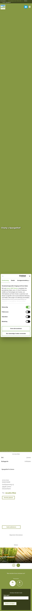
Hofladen (4, 561)
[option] (16, 555)
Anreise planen (8, 497)
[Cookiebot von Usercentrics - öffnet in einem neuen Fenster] (19, 276)
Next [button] (18, 565)
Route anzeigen (10, 603)
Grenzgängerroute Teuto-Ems (15, 0)
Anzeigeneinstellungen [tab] (23, 280)
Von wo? (6, 595)
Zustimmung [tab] (5, 280)
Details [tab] (13, 280)
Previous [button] (13, 565)
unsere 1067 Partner (12, 288)
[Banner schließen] (29, 276)
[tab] (13, 583)
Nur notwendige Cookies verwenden (16, 333)
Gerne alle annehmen (16, 328)
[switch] (28, 312)
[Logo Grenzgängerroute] (3, 7)
